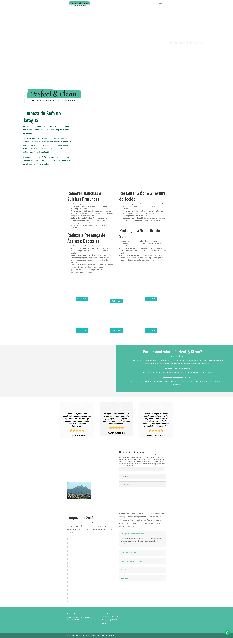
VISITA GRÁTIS (75, 554)
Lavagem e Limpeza (184, 42)
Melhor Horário (76, 591)
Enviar (216, 147)
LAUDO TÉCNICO (76, 574)
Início (160, 3)
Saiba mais (196, 49)
